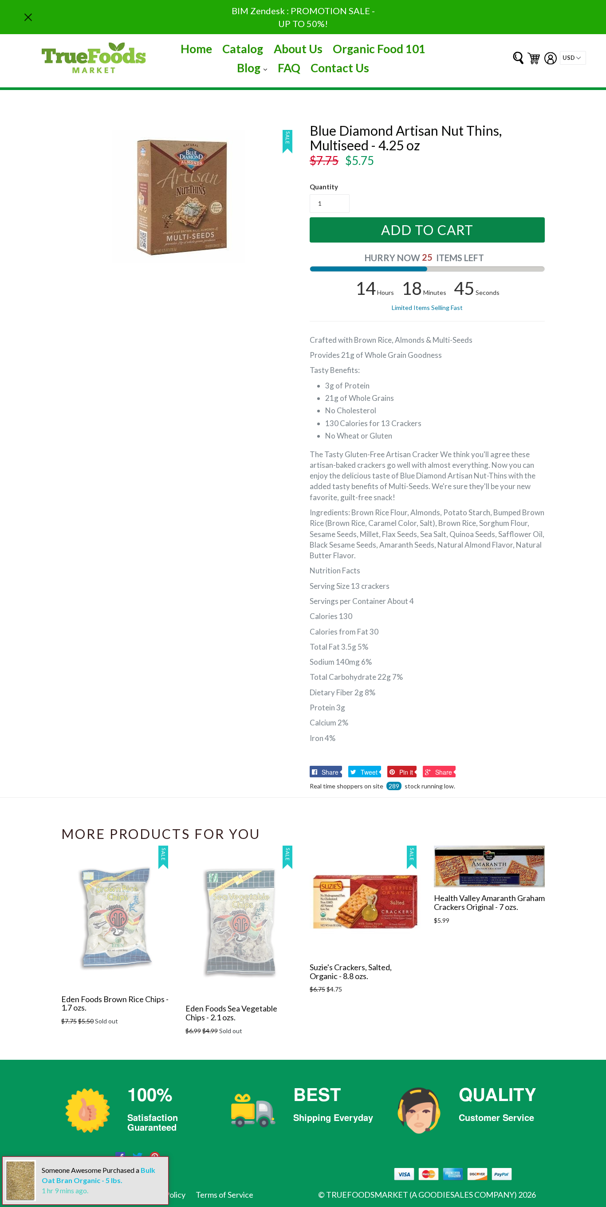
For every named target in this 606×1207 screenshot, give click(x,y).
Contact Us (340, 68)
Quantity (324, 187)
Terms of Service (224, 1194)
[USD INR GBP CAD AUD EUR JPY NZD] (573, 58)
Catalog (242, 49)
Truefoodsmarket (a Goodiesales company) (421, 1194)
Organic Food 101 (379, 49)
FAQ (289, 68)
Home (196, 49)
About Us (298, 49)
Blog (254, 67)
